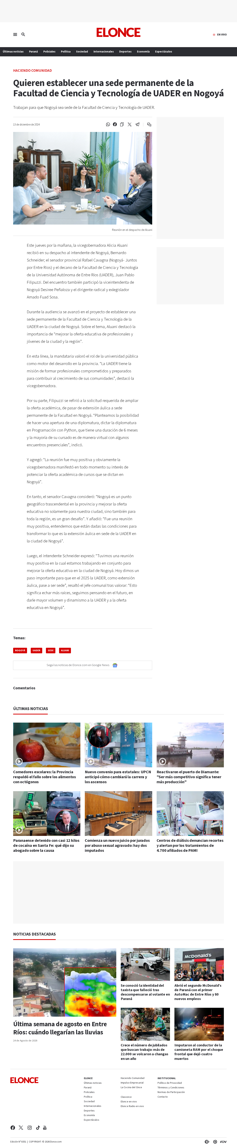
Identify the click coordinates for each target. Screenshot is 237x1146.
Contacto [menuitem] (163, 1097)
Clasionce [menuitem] (126, 1097)
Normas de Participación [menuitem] (171, 1092)
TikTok (38, 1128)
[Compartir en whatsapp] (108, 125)
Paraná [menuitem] (33, 51)
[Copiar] (122, 125)
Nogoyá (20, 650)
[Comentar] (146, 125)
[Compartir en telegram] (137, 125)
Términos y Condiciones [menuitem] (171, 1087)
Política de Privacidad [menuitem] (170, 1083)
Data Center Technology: (214, 1142)
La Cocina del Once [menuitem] (131, 1087)
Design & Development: (222, 1142)
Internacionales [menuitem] (104, 51)
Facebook (12, 1128)
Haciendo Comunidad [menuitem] (132, 1078)
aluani (65, 650)
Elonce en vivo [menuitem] (129, 1101)
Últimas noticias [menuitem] (13, 51)
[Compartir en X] (129, 125)
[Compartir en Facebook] (115, 125)
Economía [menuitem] (143, 51)
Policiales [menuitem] (49, 51)
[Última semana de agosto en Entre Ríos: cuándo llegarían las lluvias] (64, 982)
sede (51, 650)
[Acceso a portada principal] (119, 32)
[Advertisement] (118, 892)
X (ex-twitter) (21, 1128)
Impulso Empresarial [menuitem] (132, 1083)
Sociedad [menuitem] (82, 51)
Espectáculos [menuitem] (163, 51)
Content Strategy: (206, 1142)
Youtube (45, 1128)
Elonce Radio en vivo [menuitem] (132, 1106)
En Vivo (222, 34)
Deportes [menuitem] (125, 51)
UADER (36, 650)
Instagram (30, 1128)
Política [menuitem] (66, 51)
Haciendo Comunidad (32, 70)
